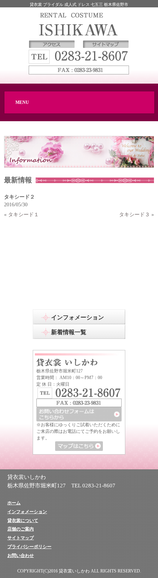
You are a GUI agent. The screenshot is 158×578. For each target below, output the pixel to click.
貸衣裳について (22, 520)
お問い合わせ (20, 555)
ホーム (14, 502)
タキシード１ (23, 214)
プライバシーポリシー (29, 546)
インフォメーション (27, 511)
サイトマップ (20, 537)
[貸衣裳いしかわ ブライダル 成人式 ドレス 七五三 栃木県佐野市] (79, 23)
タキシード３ (134, 214)
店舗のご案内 (20, 529)
